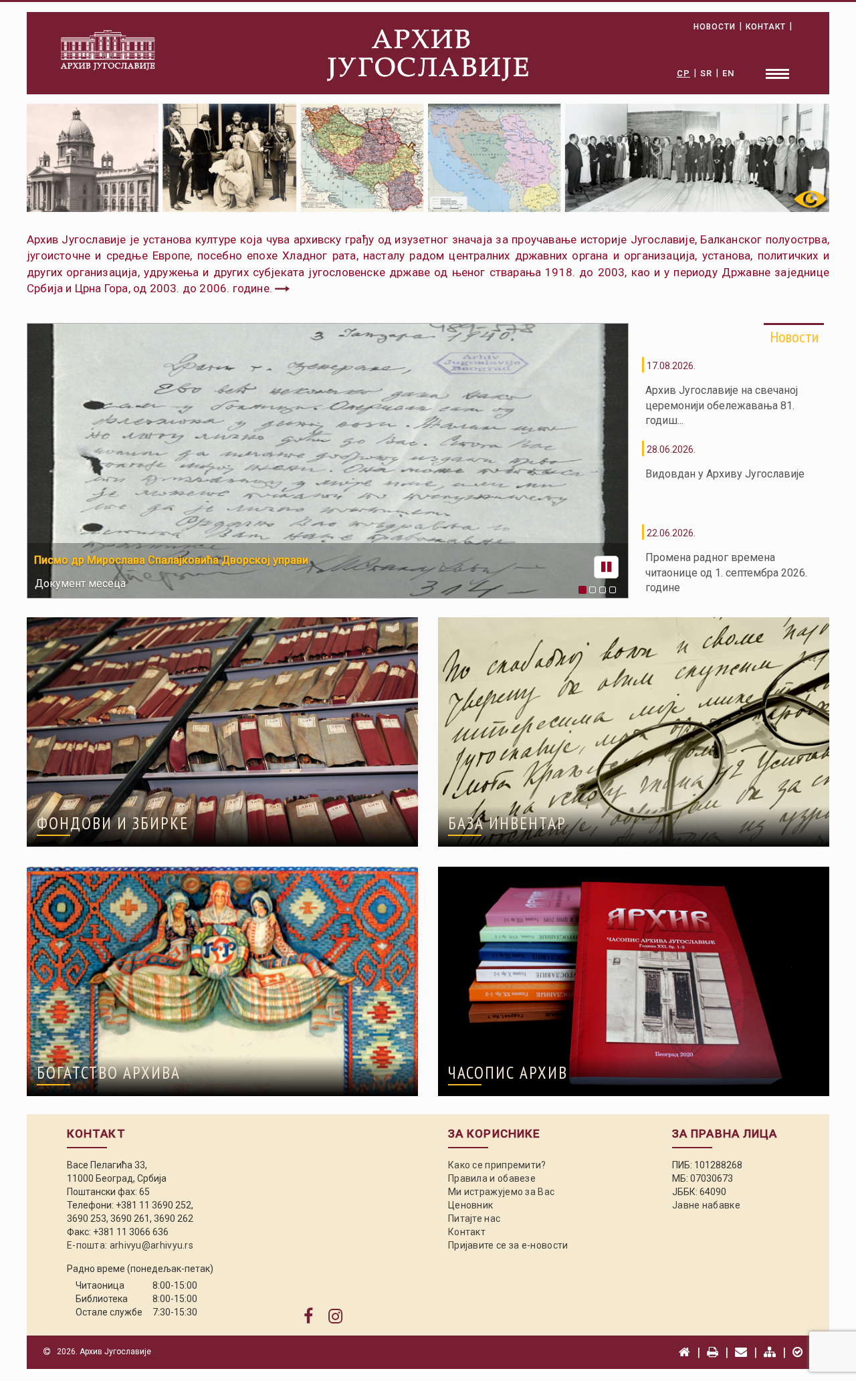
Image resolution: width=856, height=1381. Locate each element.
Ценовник (470, 1205)
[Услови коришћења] (797, 1352)
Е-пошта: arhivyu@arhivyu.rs (130, 1245)
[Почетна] (684, 1352)
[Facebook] (308, 1316)
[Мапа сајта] (770, 1352)
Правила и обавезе (492, 1178)
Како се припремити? (497, 1165)
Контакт (467, 1232)
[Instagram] (335, 1316)
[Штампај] (712, 1352)
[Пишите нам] (741, 1352)
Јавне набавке (706, 1205)
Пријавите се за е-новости (508, 1245)
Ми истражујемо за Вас (501, 1191)
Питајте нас (474, 1218)
